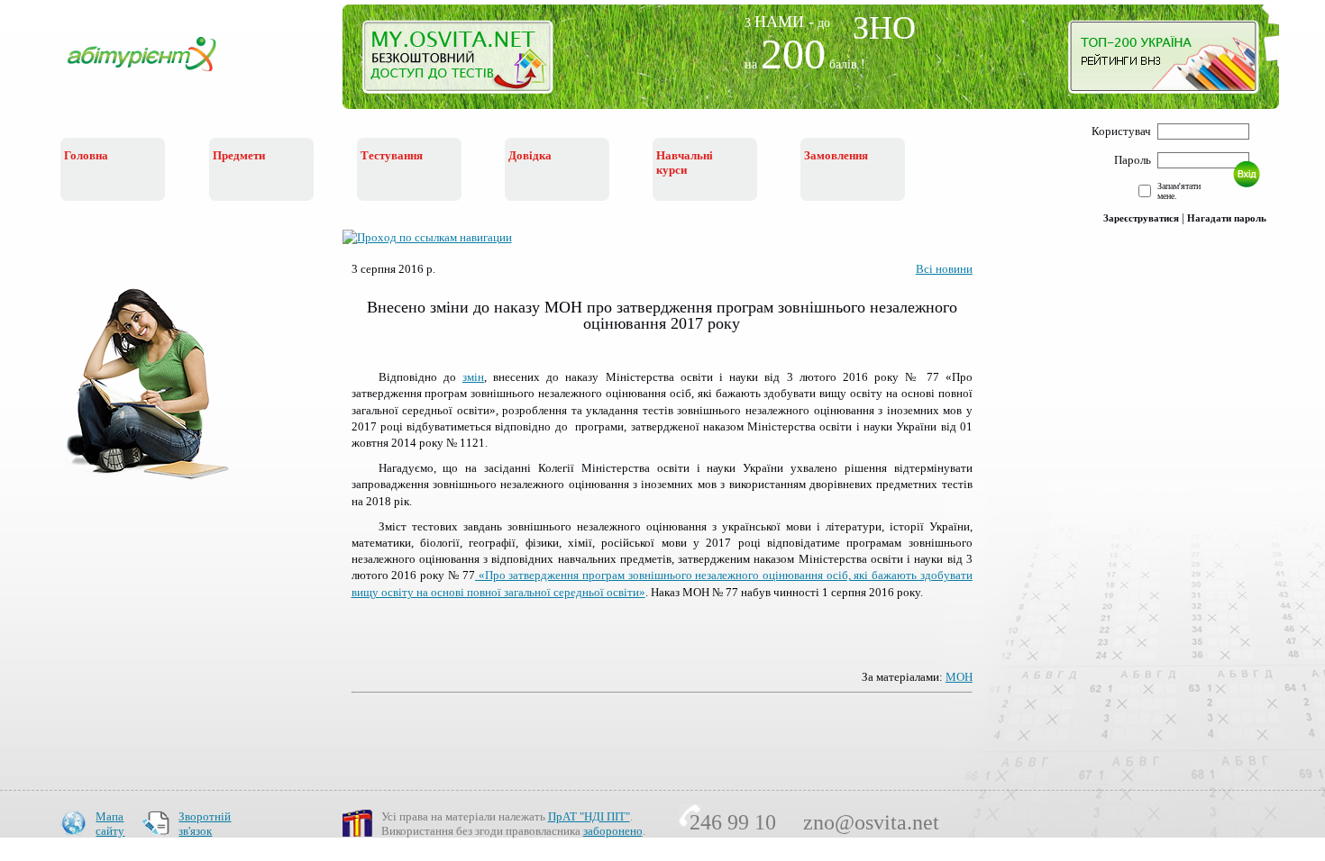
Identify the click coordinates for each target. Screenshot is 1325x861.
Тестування (392, 155)
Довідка (530, 155)
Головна (86, 155)
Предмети (239, 155)
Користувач (1121, 131)
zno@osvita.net (871, 822)
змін (473, 377)
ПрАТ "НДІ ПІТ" (589, 816)
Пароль (1132, 160)
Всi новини (944, 269)
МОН (959, 677)
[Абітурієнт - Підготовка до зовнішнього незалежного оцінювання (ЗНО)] (155, 73)
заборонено (613, 831)
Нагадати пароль (1226, 218)
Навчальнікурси (684, 163)
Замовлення (836, 155)
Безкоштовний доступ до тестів (468, 61)
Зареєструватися (1141, 218)
